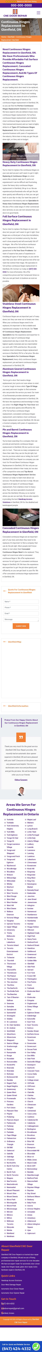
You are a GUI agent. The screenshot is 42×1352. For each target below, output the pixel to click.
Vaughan (10, 921)
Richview (10, 1074)
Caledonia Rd (32, 1120)
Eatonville (31, 1019)
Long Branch (32, 829)
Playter (9, 1114)
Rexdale (10, 1080)
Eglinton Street (33, 1013)
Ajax (29, 1230)
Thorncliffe (11, 970)
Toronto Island (13, 945)
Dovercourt (31, 1046)
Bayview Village (33, 1187)
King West (31, 878)
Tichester (10, 957)
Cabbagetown (32, 1126)
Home (3, 37)
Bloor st (30, 1157)
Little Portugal (33, 835)
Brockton (31, 1135)
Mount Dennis (12, 1197)
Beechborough (33, 1175)
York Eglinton (12, 835)
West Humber (12, 902)
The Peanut (11, 976)
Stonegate (11, 1016)
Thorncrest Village (11, 965)
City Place (31, 1098)
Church (30, 1102)
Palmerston (11, 1138)
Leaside (30, 847)
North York (11, 1172)
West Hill (10, 905)
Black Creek (32, 1163)
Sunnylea (10, 1007)
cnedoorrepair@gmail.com (12, 1308)
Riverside (10, 1068)
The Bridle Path (13, 991)
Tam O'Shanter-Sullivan (13, 998)
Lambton (31, 856)
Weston (10, 890)
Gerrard (30, 970)
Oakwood (10, 1151)
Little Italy (31, 838)
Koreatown (31, 866)
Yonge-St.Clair (12, 838)
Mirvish (10, 1212)
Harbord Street (33, 945)
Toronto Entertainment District (12, 951)
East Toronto (32, 1025)
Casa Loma (31, 1114)
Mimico (10, 1215)
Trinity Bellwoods (11, 934)
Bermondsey (32, 1169)
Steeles (10, 1019)
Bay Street (31, 1193)
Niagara (10, 1178)
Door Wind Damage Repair (11, 1285)
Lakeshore (31, 859)
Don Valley (31, 1052)
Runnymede (11, 1052)
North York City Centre (13, 1167)
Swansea (10, 1003)
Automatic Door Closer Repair (12, 1289)
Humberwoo (32, 915)
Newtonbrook (12, 1184)
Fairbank (30, 988)
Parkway (10, 1126)
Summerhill (11, 1013)
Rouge (9, 1056)
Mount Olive (11, 1193)
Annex (29, 1215)
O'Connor (10, 1160)
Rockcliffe (11, 1065)
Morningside (12, 1203)
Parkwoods (11, 1123)
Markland (10, 1233)
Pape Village (11, 1135)
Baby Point (31, 1203)
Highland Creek (33, 933)
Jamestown (32, 902)
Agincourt (31, 1233)
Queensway (11, 1089)
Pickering (10, 1117)
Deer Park (31, 1059)
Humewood (31, 912)
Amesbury (31, 1218)
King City (31, 881)
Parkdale (10, 1132)
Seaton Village (12, 1043)
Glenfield (11, 37)
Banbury (30, 1200)
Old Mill (10, 1147)
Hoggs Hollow (33, 927)
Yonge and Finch (13, 856)
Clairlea (30, 1095)
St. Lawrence (12, 1022)
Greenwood (31, 954)
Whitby (9, 884)
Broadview (31, 1138)
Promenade (11, 1098)
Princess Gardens (10, 1103)
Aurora (30, 1206)
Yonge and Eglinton (11, 861)
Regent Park (11, 1083)
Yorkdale (10, 823)
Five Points (31, 982)
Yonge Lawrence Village (13, 845)
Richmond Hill (12, 1077)
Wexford (10, 887)
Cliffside (30, 1083)
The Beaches (12, 994)
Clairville (30, 1092)
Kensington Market (32, 885)
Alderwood (31, 1221)
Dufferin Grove (33, 1034)
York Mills (11, 832)
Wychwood (11, 866)
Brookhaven (32, 1132)
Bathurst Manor (33, 1197)
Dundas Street (33, 1031)
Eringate (30, 1000)
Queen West (11, 1092)
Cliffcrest (31, 1086)
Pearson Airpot (13, 1120)
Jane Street (32, 899)
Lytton (30, 826)
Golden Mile (32, 961)
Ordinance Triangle (11, 1142)
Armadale (31, 1212)
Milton (9, 1218)
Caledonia (31, 1123)
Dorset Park (32, 1049)
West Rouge (11, 896)
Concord (30, 1077)
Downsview (31, 1043)
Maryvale (10, 1227)
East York (31, 1022)
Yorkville (10, 820)
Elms (29, 1010)
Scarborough (12, 1046)
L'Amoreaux (32, 862)
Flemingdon (32, 979)
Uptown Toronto (13, 924)
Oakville (10, 1154)
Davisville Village (33, 1062)
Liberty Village (33, 841)
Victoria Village (13, 918)
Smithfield (11, 1031)
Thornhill (10, 961)
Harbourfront (32, 942)
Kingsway (31, 872)
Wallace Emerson (10, 913)
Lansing (30, 853)
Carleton (30, 1117)
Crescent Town (33, 1071)
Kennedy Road (32, 890)
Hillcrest (30, 930)
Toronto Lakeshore (11, 940)
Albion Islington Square (33, 1225)
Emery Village (32, 1007)
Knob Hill (30, 869)
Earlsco (30, 1028)
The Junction (12, 982)
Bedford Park (32, 1178)
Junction (30, 896)
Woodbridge (11, 869)
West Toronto (12, 893)
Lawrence (31, 850)
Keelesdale (31, 893)
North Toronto (12, 1175)
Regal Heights (12, 1086)
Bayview (30, 1190)
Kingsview (31, 875)
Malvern (30, 823)
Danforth (31, 1068)
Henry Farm (31, 939)
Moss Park (11, 1200)
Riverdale (10, 1071)
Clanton (30, 1089)
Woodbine (11, 872)
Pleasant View (12, 1111)
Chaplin (30, 1108)
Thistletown (11, 973)
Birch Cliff (31, 1166)
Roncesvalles (12, 1062)
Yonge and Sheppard (11, 851)
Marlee (9, 1230)
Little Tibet (31, 832)
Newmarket (11, 1187)
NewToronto (12, 1181)
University (11, 930)
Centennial (31, 1111)
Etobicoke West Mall (33, 992)
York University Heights (13, 827)
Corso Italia (32, 1074)
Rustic (9, 1049)
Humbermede (32, 918)
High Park (31, 936)
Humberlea (31, 921)
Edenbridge (31, 1016)
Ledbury (30, 844)
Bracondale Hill (33, 1151)
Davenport (31, 1065)
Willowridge (11, 878)
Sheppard (10, 1040)
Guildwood (31, 951)
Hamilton (31, 948)
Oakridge (10, 1157)
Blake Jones (32, 1160)
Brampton (31, 1147)
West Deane (11, 908)
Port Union (11, 1108)
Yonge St (10, 841)
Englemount (32, 1003)
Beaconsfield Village (32, 1182)
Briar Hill (30, 1141)
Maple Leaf (31, 820)
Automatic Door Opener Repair (12, 1293)
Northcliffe (11, 1163)
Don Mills (31, 1056)
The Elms (10, 985)
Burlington (31, 1129)
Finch (29, 985)
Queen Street (12, 1095)
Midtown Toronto (10, 1222)
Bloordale (31, 1154)
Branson (30, 1144)
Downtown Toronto (31, 1038)
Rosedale (10, 1059)
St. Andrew (11, 1028)
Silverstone (11, 1037)
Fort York (31, 973)
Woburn (10, 875)
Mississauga (12, 1209)
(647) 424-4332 (7, 1303)
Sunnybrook (11, 1010)
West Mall (11, 899)
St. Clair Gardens (13, 1025)
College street (33, 1080)
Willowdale (11, 881)
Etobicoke (31, 997)
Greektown (31, 957)
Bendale (30, 1172)
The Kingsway (12, 979)
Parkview (10, 1129)
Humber (30, 924)
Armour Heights (33, 1209)
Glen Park (31, 967)
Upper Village (12, 927)
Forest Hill (31, 976)
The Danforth (12, 988)
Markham (10, 1236)
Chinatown (31, 1105)
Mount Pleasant (13, 1190)
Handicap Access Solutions (11, 1280)
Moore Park (11, 1206)
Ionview (30, 908)
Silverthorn (11, 1034)
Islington (30, 905)
